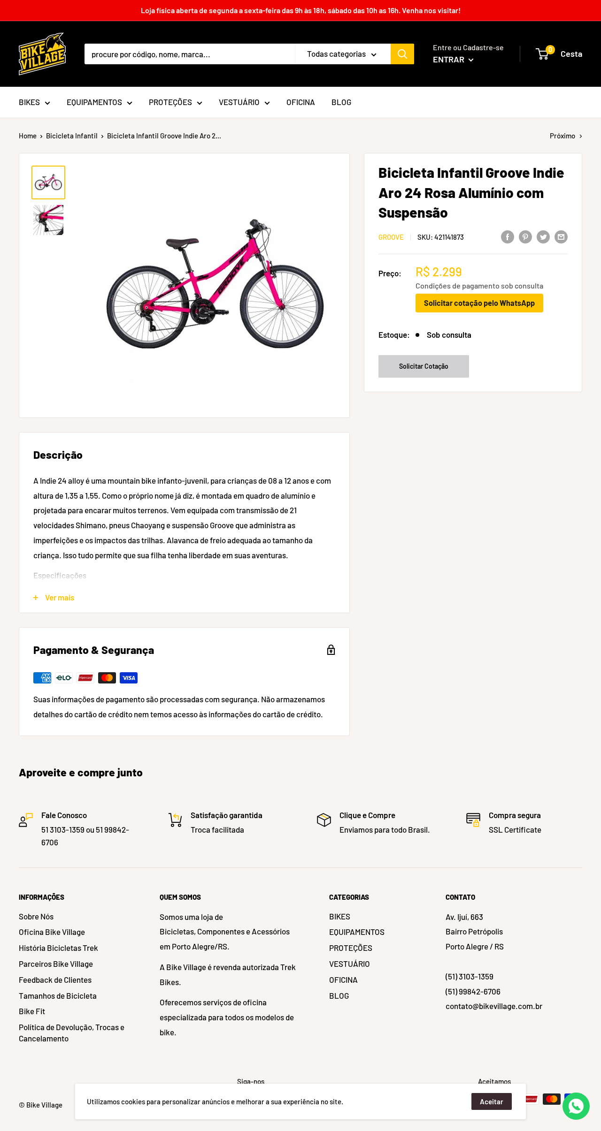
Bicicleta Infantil (72, 135)
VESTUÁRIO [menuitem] (239, 101)
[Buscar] (402, 54)
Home (28, 135)
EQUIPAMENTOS (357, 931)
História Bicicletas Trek (58, 947)
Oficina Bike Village (52, 931)
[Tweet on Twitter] (543, 236)
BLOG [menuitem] (341, 101)
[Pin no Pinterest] (525, 236)
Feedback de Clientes (55, 979)
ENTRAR (449, 59)
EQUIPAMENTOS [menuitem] (94, 101)
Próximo (562, 135)
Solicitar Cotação (423, 366)
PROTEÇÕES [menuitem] (170, 101)
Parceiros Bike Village (56, 963)
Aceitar (491, 1101)
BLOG (339, 995)
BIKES (339, 916)
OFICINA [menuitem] (300, 101)
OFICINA (343, 979)
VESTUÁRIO (349, 963)
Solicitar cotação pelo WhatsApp (479, 302)
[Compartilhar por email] (561, 236)
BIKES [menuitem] (29, 101)
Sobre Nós (36, 916)
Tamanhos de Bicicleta (58, 995)
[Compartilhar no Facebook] (507, 236)
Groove (391, 237)
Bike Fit (32, 1011)
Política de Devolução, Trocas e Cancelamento (71, 1032)
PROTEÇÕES (350, 947)
